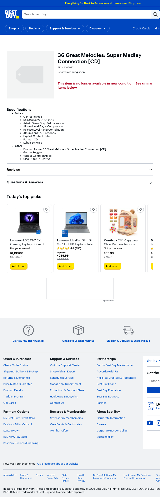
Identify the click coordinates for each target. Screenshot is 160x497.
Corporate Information (111, 418)
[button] (14, 28)
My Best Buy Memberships (66, 418)
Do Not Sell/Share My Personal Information (104, 476)
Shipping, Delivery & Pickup (20, 371)
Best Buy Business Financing (21, 443)
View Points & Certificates (66, 424)
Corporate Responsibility (112, 430)
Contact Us (57, 402)
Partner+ (102, 402)
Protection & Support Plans (67, 390)
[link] (69, 248)
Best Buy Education (109, 390)
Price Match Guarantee (17, 384)
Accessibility (10, 475)
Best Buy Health (106, 384)
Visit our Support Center (65, 365)
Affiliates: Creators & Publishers (116, 377)
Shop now (134, 3)
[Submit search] (155, 14)
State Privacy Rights (65, 478)
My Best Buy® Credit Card (19, 418)
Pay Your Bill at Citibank (18, 424)
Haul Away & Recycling (64, 396)
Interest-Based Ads (52, 476)
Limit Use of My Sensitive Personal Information (137, 476)
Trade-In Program (14, 396)
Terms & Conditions (26, 476)
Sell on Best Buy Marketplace (114, 365)
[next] (150, 239)
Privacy (39, 475)
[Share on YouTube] (150, 423)
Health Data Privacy (81, 478)
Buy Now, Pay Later (15, 436)
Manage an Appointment (65, 384)
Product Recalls (13, 390)
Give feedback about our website (57, 463)
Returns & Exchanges (16, 377)
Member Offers (59, 430)
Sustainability (105, 436)
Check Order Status (15, 365)
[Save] (46, 209)
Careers (101, 424)
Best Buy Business (108, 396)
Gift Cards (9, 402)
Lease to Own (11, 430)
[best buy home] (12, 14)
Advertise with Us (107, 371)
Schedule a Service (62, 377)
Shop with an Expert (62, 371)
